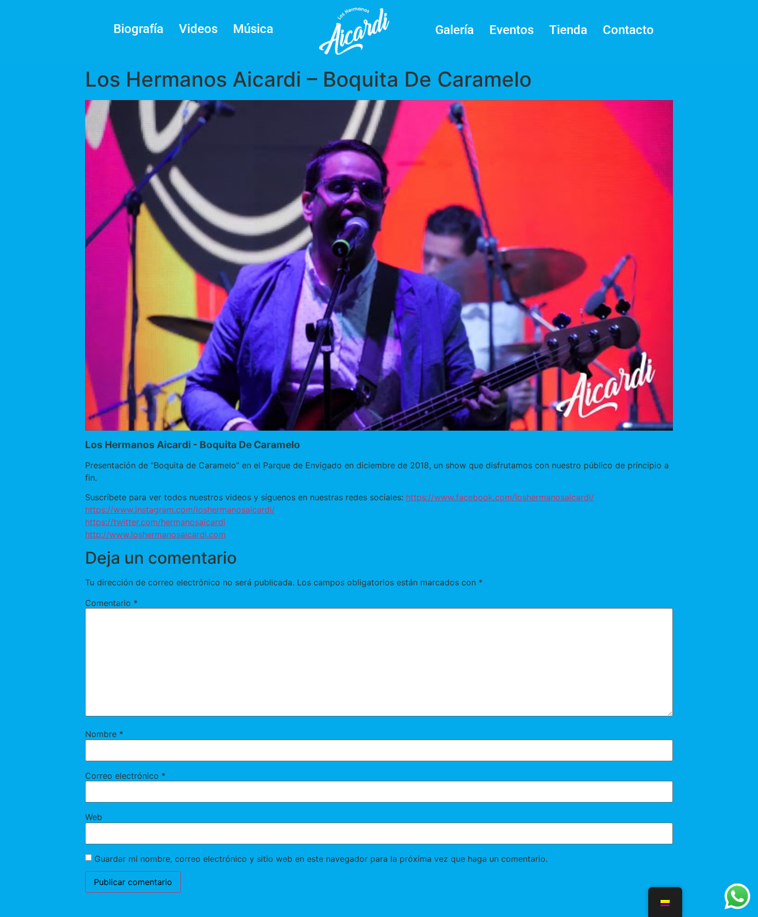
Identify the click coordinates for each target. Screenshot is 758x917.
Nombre (104, 734)
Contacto (628, 30)
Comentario (111, 603)
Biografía (138, 29)
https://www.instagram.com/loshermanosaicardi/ (180, 509)
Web (93, 817)
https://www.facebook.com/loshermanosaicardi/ (500, 497)
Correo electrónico (125, 776)
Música (253, 29)
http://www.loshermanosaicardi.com (155, 534)
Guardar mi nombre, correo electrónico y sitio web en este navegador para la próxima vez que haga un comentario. (321, 859)
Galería (454, 30)
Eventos (511, 30)
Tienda (568, 30)
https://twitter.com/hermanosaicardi (155, 522)
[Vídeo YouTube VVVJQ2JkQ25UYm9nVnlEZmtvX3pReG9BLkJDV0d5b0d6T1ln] (379, 265)
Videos (198, 29)
